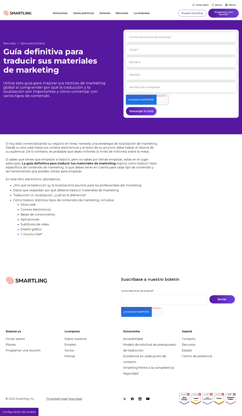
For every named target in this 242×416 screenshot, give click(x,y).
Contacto (188, 339)
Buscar (218, 5)
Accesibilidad (133, 339)
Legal (64, 398)
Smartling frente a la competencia (148, 368)
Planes (11, 344)
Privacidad (53, 398)
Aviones (104, 13)
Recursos (122, 13)
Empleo (70, 344)
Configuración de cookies (19, 412)
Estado (187, 350)
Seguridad (130, 373)
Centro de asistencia (197, 356)
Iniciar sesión (202, 5)
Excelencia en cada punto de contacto (144, 359)
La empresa (142, 13)
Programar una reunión (223, 13)
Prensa (70, 356)
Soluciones (60, 13)
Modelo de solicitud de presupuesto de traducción (149, 347)
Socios (69, 350)
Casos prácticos (83, 13)
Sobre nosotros (76, 339)
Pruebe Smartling (192, 13)
